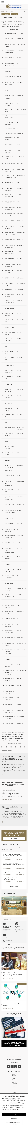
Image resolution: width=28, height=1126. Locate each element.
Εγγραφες (14, 14)
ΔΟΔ (14, 1077)
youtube (19, 1066)
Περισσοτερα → (14, 886)
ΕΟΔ (14, 1078)
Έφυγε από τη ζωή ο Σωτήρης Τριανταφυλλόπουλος (11, 878)
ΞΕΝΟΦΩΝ (14, 1075)
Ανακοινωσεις (6, 14)
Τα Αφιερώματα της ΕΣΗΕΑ (7, 939)
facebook (8, 1066)
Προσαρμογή (14, 1118)
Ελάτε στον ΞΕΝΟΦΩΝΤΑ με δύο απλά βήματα (13, 1004)
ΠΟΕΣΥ (14, 1079)
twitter (12, 1066)
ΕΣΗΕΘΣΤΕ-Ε (14, 1083)
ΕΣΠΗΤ (14, 1085)
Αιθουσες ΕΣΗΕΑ (9, 894)
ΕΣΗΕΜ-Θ (14, 1081)
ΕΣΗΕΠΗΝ (14, 1082)
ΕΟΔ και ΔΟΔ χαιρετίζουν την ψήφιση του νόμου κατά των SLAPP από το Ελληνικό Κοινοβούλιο (13, 974)
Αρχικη (14, 1092)
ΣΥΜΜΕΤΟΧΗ (14, 839)
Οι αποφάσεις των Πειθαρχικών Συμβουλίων (19, 929)
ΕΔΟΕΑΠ (14, 1074)
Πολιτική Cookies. (8, 1111)
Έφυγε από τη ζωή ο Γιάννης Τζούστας (12, 808)
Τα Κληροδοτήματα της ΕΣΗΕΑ (7, 928)
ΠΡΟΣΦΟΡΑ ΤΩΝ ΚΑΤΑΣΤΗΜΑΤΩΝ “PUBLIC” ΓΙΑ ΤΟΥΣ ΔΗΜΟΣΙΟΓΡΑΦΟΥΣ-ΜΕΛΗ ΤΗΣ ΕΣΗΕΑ (14, 759)
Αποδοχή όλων (14, 1114)
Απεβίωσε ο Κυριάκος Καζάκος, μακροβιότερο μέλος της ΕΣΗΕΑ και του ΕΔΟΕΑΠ (13, 784)
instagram (15, 1066)
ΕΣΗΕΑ (14, 6)
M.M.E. (14, 1086)
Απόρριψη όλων (14, 1122)
